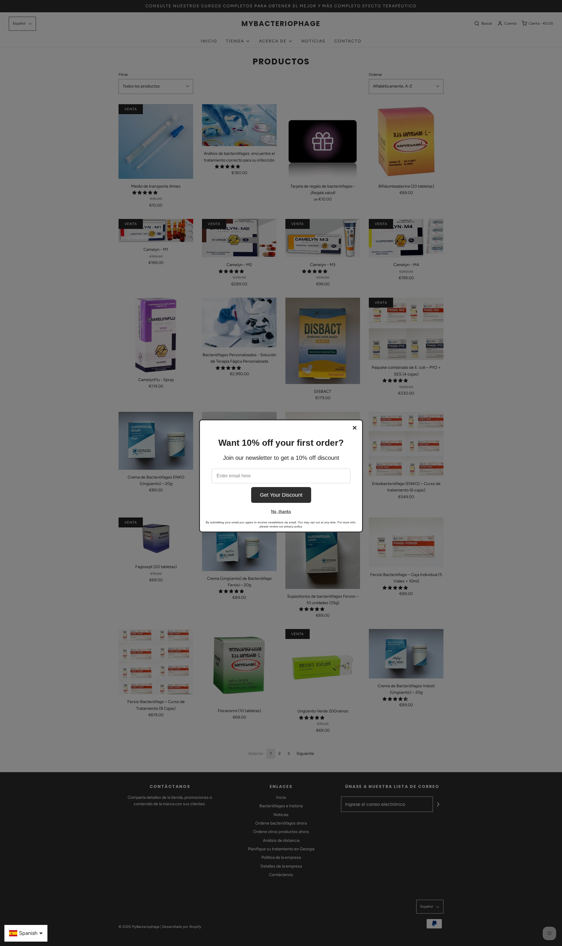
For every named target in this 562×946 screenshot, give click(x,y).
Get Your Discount (281, 495)
